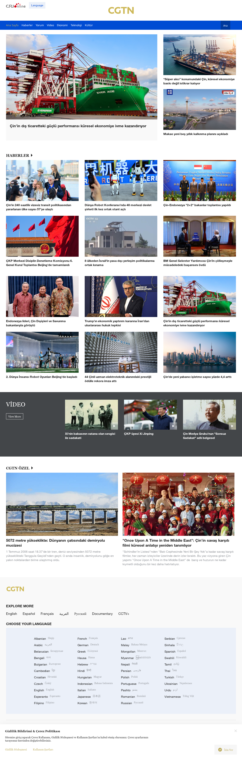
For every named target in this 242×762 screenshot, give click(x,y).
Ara (225, 25)
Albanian (44, 638)
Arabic (43, 645)
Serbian (174, 638)
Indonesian (95, 684)
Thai (170, 671)
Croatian (45, 677)
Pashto (129, 690)
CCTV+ (123, 613)
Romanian (133, 696)
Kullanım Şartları (43, 749)
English (11, 613)
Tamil (171, 664)
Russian (132, 703)
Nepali (129, 664)
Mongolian (133, 651)
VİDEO (15, 404)
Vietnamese (179, 696)
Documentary (102, 613)
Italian (87, 690)
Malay (134, 645)
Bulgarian (47, 664)
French (88, 638)
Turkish (174, 677)
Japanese (89, 696)
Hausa (86, 658)
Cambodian (44, 671)
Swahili (175, 658)
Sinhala (173, 645)
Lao (127, 638)
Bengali (42, 658)
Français (47, 613)
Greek (88, 651)
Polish (129, 677)
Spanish (175, 651)
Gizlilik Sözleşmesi (16, 749)
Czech (42, 684)
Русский (80, 613)
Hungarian (90, 677)
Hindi (84, 671)
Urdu (171, 690)
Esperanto (47, 696)
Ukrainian (178, 684)
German (88, 645)
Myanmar (136, 658)
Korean (87, 703)
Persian (131, 671)
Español (29, 613)
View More (14, 416)
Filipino (44, 703)
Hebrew (87, 664)
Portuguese (135, 684)
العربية (64, 613)
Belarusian (48, 651)
